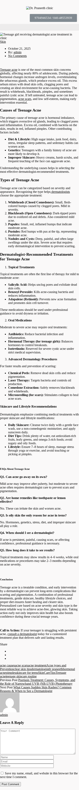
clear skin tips (22, 669)
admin (17, 52)
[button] (53, 18)
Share (3, 644)
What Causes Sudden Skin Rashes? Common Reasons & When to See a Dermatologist (36, 689)
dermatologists (60, 191)
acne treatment (37, 665)
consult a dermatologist (22, 634)
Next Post (6, 687)
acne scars (24, 99)
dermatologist (39, 669)
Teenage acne (8, 69)
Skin (3, 41)
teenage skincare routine (21, 676)
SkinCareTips (47, 672)
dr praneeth (55, 669)
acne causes (7, 665)
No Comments (17, 56)
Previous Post (8, 680)
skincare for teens (27, 672)
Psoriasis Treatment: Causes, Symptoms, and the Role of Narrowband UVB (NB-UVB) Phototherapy (37, 681)
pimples (11, 672)
